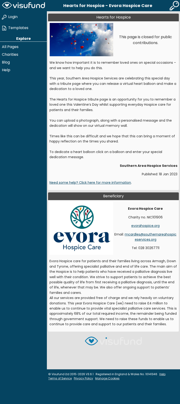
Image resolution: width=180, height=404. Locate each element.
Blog (6, 62)
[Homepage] (23, 5)
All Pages (10, 46)
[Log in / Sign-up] (174, 5)
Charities (10, 54)
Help (6, 70)
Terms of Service (60, 378)
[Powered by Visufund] (113, 343)
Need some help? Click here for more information (90, 182)
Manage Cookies (107, 378)
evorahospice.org (145, 225)
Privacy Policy (83, 378)
